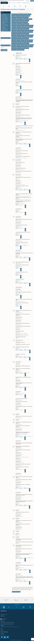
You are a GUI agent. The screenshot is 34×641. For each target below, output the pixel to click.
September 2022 (26, 33)
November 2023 (14, 28)
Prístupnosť (2, 633)
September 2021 (26, 38)
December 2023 (30, 27)
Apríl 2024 (31, 25)
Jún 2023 (22, 30)
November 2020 (14, 43)
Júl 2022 (18, 35)
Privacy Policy (12, 626)
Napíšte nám (4, 619)
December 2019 (30, 46)
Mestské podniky (17, 604)
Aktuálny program (14, 14)
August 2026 (20, 14)
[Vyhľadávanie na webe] (20, 6)
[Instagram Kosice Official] (9, 6)
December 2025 (19, 17)
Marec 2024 (13, 27)
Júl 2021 (18, 40)
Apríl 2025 (22, 20)
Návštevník (19, 2)
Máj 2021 (26, 40)
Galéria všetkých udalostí (16, 591)
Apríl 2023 (31, 30)
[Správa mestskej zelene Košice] (17, 607)
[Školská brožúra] (26, 600)
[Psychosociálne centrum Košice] (23, 607)
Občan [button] (13, 2)
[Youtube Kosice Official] (4, 637)
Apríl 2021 (31, 40)
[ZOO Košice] (10, 605)
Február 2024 (19, 27)
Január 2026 (14, 17)
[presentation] (1, 600)
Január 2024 (24, 27)
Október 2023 (20, 28)
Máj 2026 (13, 15)
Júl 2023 (18, 30)
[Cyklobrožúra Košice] (17, 600)
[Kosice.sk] (4, 3)
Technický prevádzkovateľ (4, 631)
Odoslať (2, 625)
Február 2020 (19, 46)
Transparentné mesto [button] (26, 2)
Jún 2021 (22, 40)
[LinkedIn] (6, 50)
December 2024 (25, 22)
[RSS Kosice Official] (7, 637)
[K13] (4, 607)
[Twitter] (4, 50)
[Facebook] (2, 50)
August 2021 (13, 40)
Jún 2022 (22, 35)
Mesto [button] (10, 2)
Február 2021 (19, 41)
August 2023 (14, 30)
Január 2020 (24, 46)
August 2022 (14, 35)
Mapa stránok (2, 634)
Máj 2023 (27, 30)
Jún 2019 (22, 49)
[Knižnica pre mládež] (30, 607)
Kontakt (2, 630)
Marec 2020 (13, 46)
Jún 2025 (13, 20)
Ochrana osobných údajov (4, 632)
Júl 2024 (18, 25)
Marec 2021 (13, 41)
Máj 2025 (17, 20)
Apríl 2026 (17, 15)
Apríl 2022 (31, 35)
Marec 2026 (22, 15)
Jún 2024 (22, 25)
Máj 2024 (27, 25)
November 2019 (14, 48)
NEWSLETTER (2, 621)
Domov (2, 629)
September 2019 (26, 48)
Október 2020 (20, 43)
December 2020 (29, 41)
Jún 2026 (29, 14)
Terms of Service (16, 626)
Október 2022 (20, 33)
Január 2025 (19, 22)
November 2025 (25, 17)
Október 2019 (20, 48)
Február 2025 (14, 22)
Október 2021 (20, 38)
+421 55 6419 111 (4, 618)
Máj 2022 (27, 35)
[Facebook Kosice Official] (4, 6)
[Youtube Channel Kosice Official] (15, 6)
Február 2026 (27, 15)
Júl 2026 (25, 14)
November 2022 (14, 33)
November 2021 (14, 38)
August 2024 (14, 25)
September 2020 (26, 43)
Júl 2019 (18, 49)
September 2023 (26, 28)
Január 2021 (24, 41)
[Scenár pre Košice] (7, 600)
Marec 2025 (26, 20)
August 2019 (13, 49)
